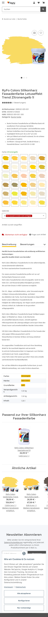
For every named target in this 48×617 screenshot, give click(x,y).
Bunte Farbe (16, 117)
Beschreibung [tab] (9, 244)
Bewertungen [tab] (27, 244)
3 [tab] (26, 77)
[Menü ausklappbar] (3, 1)
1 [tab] (21, 77)
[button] (34, 2)
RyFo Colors (25, 380)
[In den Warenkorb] (4, 26)
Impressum (8, 587)
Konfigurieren (24, 601)
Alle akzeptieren (24, 593)
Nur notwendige (24, 608)
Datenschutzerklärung (13, 542)
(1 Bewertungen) (19, 102)
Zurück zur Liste (9, 19)
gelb (23, 385)
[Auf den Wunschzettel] (41, 33)
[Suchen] (43, 9)
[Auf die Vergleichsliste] (34, 33)
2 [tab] (24, 77)
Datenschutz (21, 587)
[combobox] (24, 215)
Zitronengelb (26, 376)
